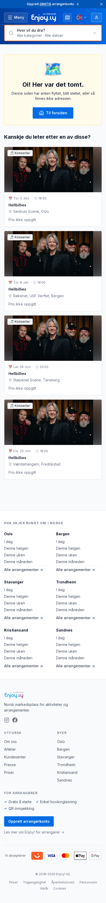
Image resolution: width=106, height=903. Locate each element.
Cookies (59, 888)
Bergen (62, 534)
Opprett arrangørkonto (29, 821)
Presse (10, 764)
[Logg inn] (96, 17)
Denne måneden (18, 561)
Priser (9, 772)
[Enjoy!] (53, 695)
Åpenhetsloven (62, 882)
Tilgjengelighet (34, 882)
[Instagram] (6, 720)
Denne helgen (16, 548)
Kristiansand (16, 630)
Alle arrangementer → (23, 569)
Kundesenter (15, 757)
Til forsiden (56, 113)
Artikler (10, 749)
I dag (8, 541)
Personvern (88, 882)
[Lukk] (101, 4)
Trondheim (66, 582)
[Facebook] (14, 720)
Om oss (10, 741)
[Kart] (67, 17)
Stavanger (13, 582)
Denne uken (14, 555)
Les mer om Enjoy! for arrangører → (34, 832)
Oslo (8, 534)
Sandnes (64, 630)
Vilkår (44, 888)
